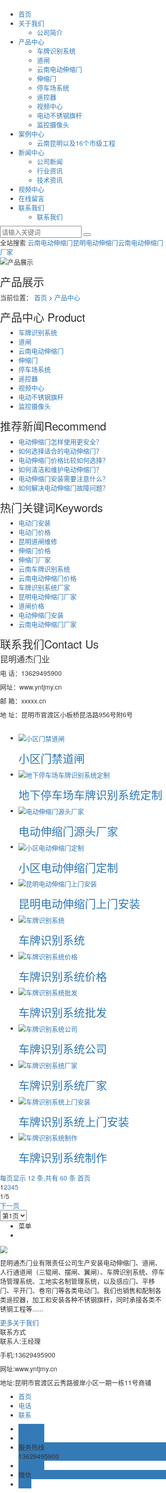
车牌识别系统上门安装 (73, 1121)
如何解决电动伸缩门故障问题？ (63, 487)
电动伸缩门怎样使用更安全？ (60, 441)
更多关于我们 (19, 1322)
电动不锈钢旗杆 (59, 115)
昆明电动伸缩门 (95, 242)
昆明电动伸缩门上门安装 (79, 903)
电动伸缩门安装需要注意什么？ (63, 478)
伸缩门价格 (34, 550)
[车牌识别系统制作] (47, 1136)
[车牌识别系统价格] (47, 955)
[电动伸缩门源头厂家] (51, 810)
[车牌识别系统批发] (47, 991)
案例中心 (31, 133)
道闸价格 (31, 605)
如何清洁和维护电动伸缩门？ (60, 469)
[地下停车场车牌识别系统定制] (64, 774)
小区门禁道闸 (51, 758)
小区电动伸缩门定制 (68, 867)
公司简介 (50, 32)
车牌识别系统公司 (62, 1048)
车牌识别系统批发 (62, 1012)
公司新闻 (50, 161)
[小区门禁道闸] (41, 737)
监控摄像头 (53, 124)
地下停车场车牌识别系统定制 (90, 794)
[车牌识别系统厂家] (47, 1064)
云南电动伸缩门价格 (47, 578)
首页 (24, 13)
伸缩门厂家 (34, 559)
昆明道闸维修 (37, 541)
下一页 (9, 1205)
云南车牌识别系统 (44, 568)
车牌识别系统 (56, 50)
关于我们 (31, 23)
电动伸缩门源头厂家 (68, 831)
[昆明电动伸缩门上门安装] (57, 882)
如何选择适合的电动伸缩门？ (60, 450)
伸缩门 (46, 78)
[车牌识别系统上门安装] (54, 1100)
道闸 (43, 60)
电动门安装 (34, 522)
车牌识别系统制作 (62, 1157)
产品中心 (31, 41)
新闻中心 (31, 152)
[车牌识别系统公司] (47, 1028)
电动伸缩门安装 (41, 615)
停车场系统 (53, 87)
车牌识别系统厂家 (44, 587)
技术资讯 (50, 179)
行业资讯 (50, 170)
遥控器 (46, 96)
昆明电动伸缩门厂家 (47, 596)
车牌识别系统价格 (62, 976)
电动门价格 (34, 532)
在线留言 (31, 198)
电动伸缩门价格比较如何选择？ (63, 460)
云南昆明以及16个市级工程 (76, 143)
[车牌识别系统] (41, 919)
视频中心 (50, 106)
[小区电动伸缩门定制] (51, 846)
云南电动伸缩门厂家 (47, 624)
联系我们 (31, 207)
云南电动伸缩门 (59, 69)
